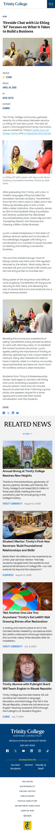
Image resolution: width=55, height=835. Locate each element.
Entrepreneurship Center (37, 133)
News (5, 17)
